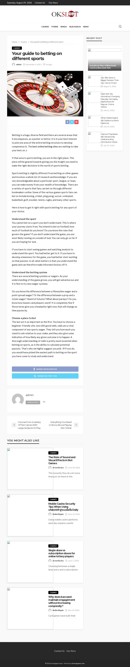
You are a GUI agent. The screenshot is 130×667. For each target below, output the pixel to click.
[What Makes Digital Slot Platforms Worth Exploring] (95, 121)
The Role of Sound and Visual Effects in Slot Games (61, 460)
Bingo (64, 26)
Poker (55, 26)
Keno (86, 26)
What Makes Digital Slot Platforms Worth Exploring (110, 120)
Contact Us (40, 2)
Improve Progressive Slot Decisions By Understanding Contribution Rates (109, 138)
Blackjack (75, 26)
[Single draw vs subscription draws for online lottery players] (30, 562)
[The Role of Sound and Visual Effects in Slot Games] (30, 469)
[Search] (120, 27)
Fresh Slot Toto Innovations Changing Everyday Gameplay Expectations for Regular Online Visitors (110, 100)
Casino (45, 26)
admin (18, 64)
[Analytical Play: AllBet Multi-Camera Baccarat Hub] (104, 59)
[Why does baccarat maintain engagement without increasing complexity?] (30, 608)
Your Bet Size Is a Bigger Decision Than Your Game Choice (110, 80)
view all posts (33, 402)
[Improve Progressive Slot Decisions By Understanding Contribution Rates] (95, 137)
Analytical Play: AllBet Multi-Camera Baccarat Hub (103, 66)
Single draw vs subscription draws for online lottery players (61, 553)
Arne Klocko (58, 467)
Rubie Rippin (58, 514)
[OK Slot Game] (65, 14)
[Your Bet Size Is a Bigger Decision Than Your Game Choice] (95, 81)
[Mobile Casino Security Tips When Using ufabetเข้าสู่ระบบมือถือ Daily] (30, 515)
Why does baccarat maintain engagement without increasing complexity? (61, 601)
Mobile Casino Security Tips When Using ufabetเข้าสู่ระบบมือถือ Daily (63, 506)
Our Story (53, 2)
